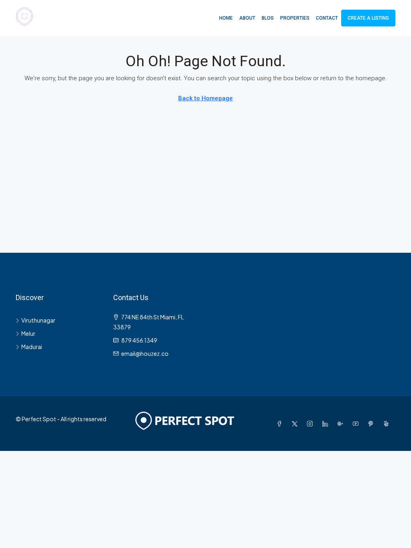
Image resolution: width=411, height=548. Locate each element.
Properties (294, 18)
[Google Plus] (342, 423)
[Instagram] (311, 423)
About (247, 18)
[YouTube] (357, 423)
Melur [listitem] (28, 333)
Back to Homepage (205, 98)
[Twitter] (296, 423)
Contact (327, 18)
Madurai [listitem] (31, 346)
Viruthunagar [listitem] (38, 320)
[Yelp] (387, 423)
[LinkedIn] (326, 423)
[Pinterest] (372, 423)
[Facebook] (281, 423)
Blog (268, 18)
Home (226, 18)
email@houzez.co (145, 353)
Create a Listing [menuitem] (368, 18)
